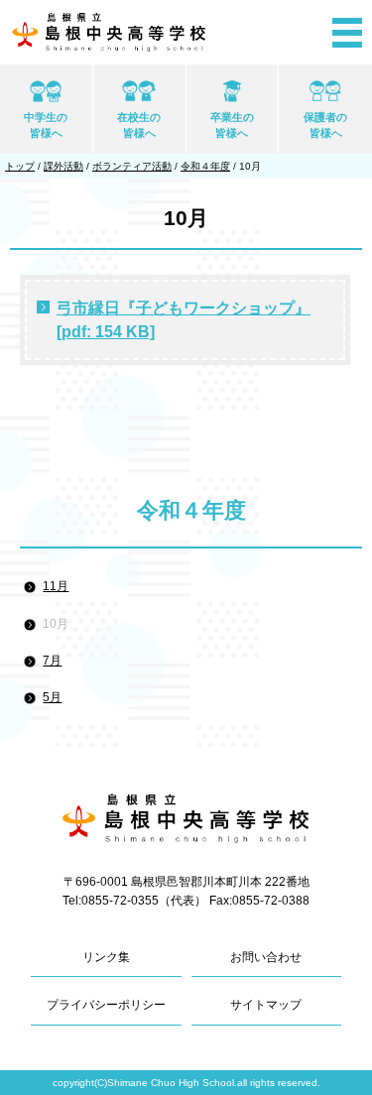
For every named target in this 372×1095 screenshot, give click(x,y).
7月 (52, 661)
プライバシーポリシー (106, 1005)
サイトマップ (266, 1005)
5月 (52, 697)
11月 (55, 586)
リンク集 (106, 957)
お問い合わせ (266, 957)
